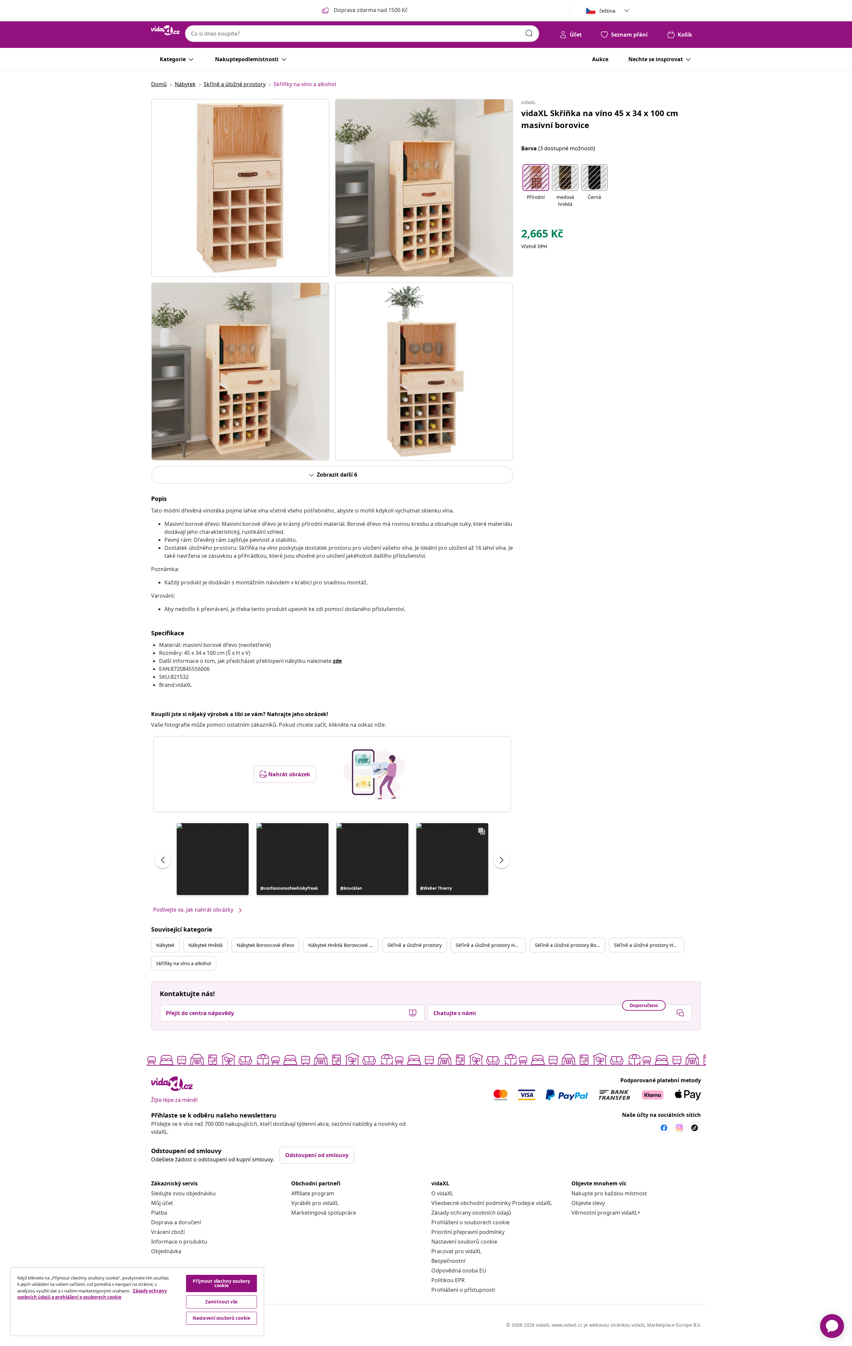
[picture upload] (374, 774)
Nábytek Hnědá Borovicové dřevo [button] (343, 945)
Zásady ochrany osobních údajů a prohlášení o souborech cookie (92, 1294)
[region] (137, 1301)
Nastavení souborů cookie (464, 1241)
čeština (607, 11)
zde (337, 661)
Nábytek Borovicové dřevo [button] (265, 945)
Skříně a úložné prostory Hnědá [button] (491, 945)
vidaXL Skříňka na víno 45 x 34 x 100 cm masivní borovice (599, 118)
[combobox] (362, 33)
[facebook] (664, 1127)
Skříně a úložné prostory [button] (414, 945)
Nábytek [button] (165, 945)
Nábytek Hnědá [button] (205, 945)
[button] (213, 859)
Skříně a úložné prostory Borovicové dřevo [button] (570, 945)
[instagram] (679, 1127)
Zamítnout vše (221, 1302)
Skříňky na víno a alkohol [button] (183, 963)
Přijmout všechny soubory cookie (221, 1283)
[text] (542, 235)
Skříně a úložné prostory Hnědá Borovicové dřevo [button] (649, 945)
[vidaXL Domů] (165, 30)
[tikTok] (694, 1127)
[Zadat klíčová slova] (529, 33)
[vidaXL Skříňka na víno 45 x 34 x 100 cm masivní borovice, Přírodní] (240, 187)
